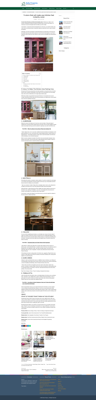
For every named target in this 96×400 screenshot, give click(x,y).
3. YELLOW (25, 79)
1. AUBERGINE (25, 76)
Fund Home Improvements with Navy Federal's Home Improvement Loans (40, 317)
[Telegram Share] (28, 326)
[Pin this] (26, 326)
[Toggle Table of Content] (39, 74)
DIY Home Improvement (28, 364)
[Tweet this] (24, 326)
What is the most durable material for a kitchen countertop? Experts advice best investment (26, 360)
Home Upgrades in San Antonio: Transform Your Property (37, 315)
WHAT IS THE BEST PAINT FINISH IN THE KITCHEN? (32, 83)
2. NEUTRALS (25, 77)
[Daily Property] (29, 3)
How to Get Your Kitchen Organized (37, 349)
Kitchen (39, 364)
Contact (59, 383)
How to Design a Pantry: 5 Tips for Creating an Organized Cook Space (36, 271)
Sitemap (59, 390)
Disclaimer (60, 385)
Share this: (26, 85)
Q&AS (24, 82)
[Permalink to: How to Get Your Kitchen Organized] (38, 339)
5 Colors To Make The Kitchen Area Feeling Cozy (31, 75)
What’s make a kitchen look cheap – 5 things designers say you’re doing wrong (49, 369)
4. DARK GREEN (26, 80)
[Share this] (22, 326)
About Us (59, 381)
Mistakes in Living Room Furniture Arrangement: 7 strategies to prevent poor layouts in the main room (37, 360)
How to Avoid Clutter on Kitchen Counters (25, 349)
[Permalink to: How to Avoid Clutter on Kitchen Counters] (26, 339)
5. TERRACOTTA (26, 81)
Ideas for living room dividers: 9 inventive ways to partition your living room (50, 359)
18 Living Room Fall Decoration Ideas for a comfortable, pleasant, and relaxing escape (50, 338)
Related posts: (26, 86)
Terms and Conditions (62, 388)
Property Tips (43, 364)
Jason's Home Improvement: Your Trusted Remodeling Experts (40, 312)
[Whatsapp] (30, 326)
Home (59, 379)
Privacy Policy (60, 386)
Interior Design (35, 364)
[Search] (73, 8)
